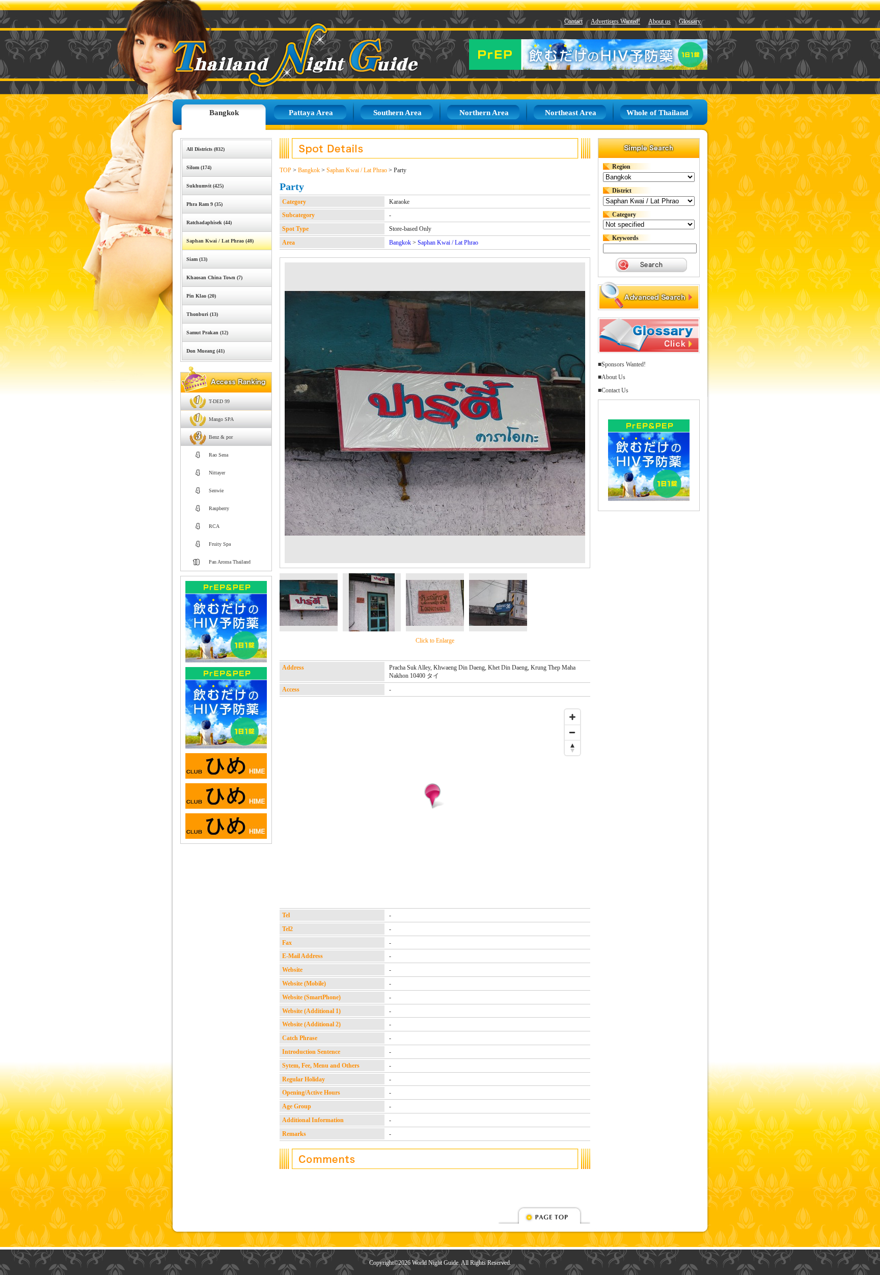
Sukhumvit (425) (205, 186)
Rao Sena (218, 455)
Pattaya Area (311, 113)
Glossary (690, 21)
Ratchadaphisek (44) (209, 222)
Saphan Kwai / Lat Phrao (356, 170)
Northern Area (484, 113)
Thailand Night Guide (272, 54)
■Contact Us (613, 390)
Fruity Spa (220, 544)
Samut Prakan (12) (207, 332)
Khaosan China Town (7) (214, 277)
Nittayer (217, 472)
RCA (214, 526)
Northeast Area (570, 113)
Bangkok (224, 113)
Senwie (216, 490)
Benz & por (221, 437)
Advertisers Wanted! (615, 21)
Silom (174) (198, 167)
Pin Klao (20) (201, 296)
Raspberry (219, 508)
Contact (573, 21)
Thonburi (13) (202, 314)
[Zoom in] (572, 717)
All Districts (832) (205, 149)
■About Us (611, 377)
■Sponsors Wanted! (622, 364)
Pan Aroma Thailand (230, 562)
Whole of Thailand (657, 113)
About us (659, 21)
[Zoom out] (572, 732)
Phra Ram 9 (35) (204, 204)
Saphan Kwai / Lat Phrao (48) (220, 241)
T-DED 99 (219, 401)
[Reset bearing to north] (572, 747)
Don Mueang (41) (205, 351)
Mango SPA (221, 419)
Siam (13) (196, 259)
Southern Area (397, 113)
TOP (285, 170)
